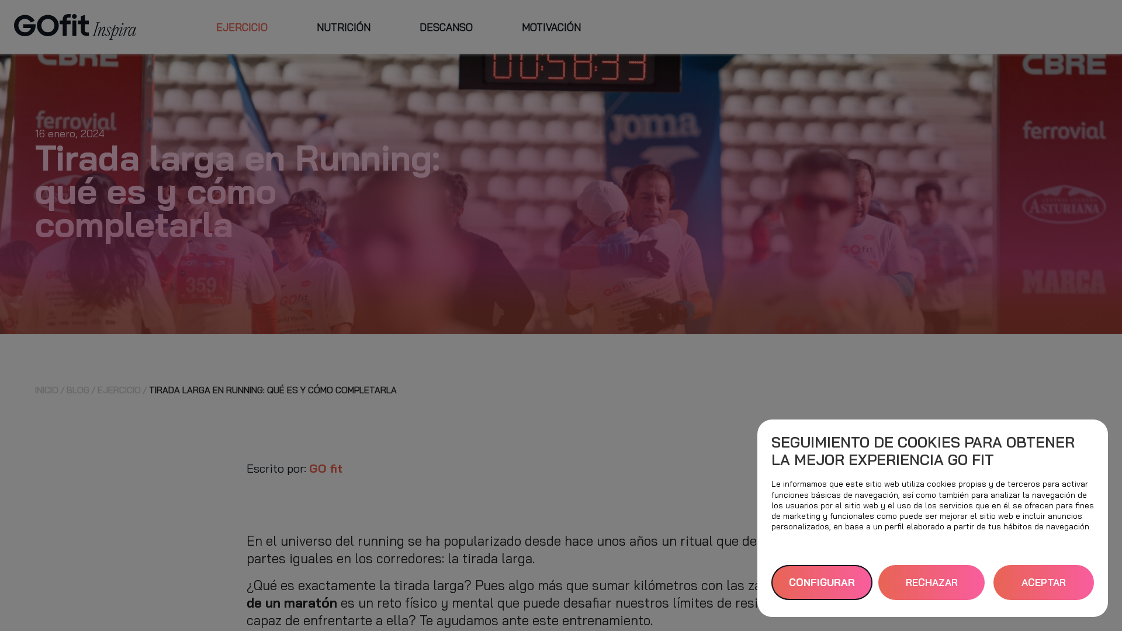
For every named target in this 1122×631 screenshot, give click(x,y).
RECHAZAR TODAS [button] (932, 588)
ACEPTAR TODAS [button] (1043, 588)
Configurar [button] (822, 582)
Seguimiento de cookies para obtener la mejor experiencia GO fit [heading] (923, 451)
